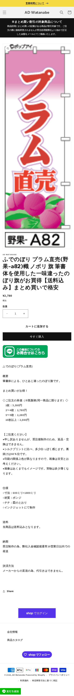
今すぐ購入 (37, 336)
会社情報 (12, 631)
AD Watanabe (18, 675)
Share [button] (10, 591)
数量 (5, 306)
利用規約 (24, 680)
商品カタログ (15, 640)
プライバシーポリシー (59, 675)
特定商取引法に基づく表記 (44, 680)
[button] (4, 12)
